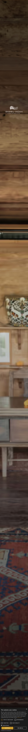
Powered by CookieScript (6, 730)
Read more (19, 717)
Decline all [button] (20, 728)
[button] (14, 725)
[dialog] (14, 720)
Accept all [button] (7, 728)
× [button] (26, 709)
